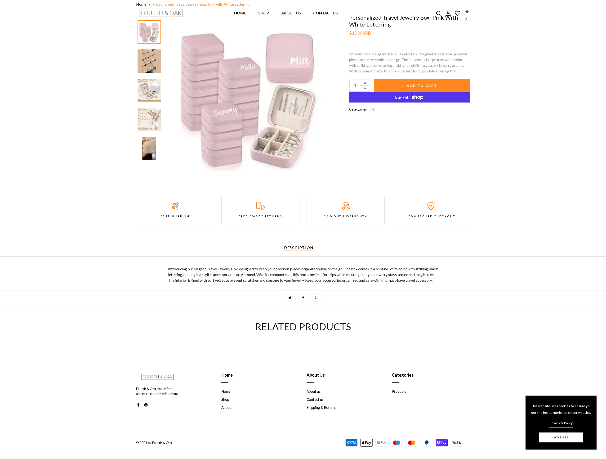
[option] (149, 32)
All (372, 109)
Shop (225, 399)
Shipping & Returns (321, 407)
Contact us (315, 399)
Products (399, 391)
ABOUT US (291, 13)
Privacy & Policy (561, 423)
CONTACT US (325, 13)
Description (299, 247)
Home (226, 391)
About (226, 407)
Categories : (359, 109)
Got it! (561, 437)
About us (314, 391)
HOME (240, 13)
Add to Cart (422, 86)
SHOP (263, 13)
